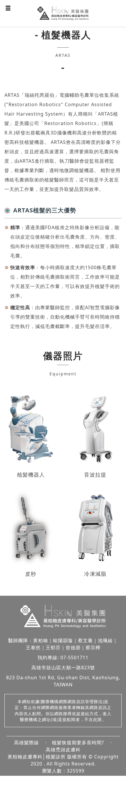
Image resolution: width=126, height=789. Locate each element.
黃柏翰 (40, 640)
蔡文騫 (85, 640)
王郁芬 (53, 647)
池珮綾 (105, 640)
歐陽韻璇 (63, 640)
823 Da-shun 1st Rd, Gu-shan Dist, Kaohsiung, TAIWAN (63, 681)
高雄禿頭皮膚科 (63, 749)
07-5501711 (74, 657)
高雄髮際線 (26, 742)
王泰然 (33, 647)
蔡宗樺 (93, 647)
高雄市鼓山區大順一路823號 (63, 667)
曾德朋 (73, 647)
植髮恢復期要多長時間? (78, 742)
